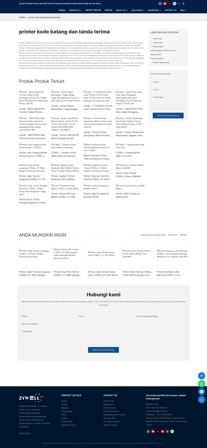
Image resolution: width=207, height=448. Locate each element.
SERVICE (183, 235)
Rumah (64, 401)
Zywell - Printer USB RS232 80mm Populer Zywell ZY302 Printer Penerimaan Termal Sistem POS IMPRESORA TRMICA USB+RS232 (65, 137)
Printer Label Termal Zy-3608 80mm (128, 195)
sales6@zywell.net (159, 411)
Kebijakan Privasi (68, 425)
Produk (64, 404)
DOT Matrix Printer (111, 421)
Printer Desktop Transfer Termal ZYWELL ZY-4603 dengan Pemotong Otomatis (98, 178)
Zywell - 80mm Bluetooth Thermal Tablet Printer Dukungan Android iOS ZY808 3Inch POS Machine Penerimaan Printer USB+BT (33, 110)
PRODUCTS (172, 235)
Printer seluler (110, 408)
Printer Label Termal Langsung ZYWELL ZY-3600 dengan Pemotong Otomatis (33, 178)
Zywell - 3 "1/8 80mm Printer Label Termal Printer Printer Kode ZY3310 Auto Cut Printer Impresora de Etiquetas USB (98, 108)
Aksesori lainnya (110, 425)
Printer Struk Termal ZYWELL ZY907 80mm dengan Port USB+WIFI (137, 274)
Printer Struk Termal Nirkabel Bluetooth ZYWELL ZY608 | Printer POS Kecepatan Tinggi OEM (33, 201)
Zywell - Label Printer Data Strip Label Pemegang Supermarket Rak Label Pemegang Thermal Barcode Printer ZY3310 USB (130, 110)
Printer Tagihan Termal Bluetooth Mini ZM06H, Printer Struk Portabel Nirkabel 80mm (63, 178)
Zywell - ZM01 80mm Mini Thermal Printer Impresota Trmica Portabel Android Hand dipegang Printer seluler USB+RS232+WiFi (32, 137)
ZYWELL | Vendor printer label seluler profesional (63, 154)
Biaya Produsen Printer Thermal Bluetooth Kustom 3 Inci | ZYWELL (97, 157)
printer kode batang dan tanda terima (44, 17)
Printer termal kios (111, 411)
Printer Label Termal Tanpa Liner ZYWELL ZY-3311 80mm (103, 273)
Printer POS (109, 401)
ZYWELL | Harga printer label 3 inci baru (128, 154)
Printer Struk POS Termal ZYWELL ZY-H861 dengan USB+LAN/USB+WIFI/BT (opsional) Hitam (67, 274)
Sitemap (161, 443)
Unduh (64, 418)
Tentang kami (67, 411)
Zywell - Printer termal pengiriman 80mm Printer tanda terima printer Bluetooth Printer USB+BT (97, 134)
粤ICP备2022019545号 (146, 443)
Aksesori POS (109, 418)
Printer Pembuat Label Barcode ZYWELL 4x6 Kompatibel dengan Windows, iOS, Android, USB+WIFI (172, 274)
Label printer (109, 404)
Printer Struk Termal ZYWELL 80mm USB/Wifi (128, 175)
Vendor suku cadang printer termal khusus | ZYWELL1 (33, 154)
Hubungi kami (67, 421)
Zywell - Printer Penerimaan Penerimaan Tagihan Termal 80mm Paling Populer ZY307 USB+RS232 (130, 134)
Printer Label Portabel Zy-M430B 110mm (97, 195)
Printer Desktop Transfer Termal (153, 235)
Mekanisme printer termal (114, 415)
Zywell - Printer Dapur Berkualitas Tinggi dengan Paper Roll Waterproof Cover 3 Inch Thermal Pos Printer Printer (64, 108)
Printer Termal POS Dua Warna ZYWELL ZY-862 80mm (63, 195)
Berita (63, 415)
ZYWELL (22, 17)
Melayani (65, 408)
